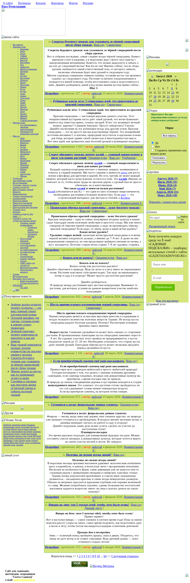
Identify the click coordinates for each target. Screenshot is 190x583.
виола (17, 427)
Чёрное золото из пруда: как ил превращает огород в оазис (26, 375)
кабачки (32, 429)
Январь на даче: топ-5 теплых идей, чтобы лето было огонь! (89, 504)
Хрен (22, 111)
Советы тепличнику (29, 120)
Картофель (25, 62)
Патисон (24, 80)
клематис (37, 431)
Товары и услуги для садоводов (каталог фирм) (24, 219)
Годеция (7, 429)
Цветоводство (19, 122)
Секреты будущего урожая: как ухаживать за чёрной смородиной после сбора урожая (25, 363)
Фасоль (23, 107)
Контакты (57, 3)
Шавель (23, 118)
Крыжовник (25, 160)
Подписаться (163, 287)
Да (156, 142)
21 (168, 96)
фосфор (125, 197)
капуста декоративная (13, 431)
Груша (23, 147)
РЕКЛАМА (18, 285)
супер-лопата (19, 440)
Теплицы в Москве (32, 235)
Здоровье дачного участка (25, 185)
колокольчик (8, 434)
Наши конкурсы (20, 194)
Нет (157, 146)
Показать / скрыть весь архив (167, 202)
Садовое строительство (26, 255)
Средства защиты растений (27, 246)
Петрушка (24, 85)
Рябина (23, 169)
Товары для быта (27, 258)
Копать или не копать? (78, 257)
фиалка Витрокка (10, 442)
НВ (34, 436)
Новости (16, 192)
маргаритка (32, 434)
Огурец (23, 76)
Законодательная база (22, 205)
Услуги (23, 261)
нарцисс (19, 436)
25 (154, 100)
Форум (73, 3)
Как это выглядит (167, 300)
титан (28, 440)
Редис (22, 89)
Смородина (25, 174)
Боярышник (25, 140)
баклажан (31, 425)
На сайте (24, 287)
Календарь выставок (29, 281)
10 (98, 556)
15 (172, 92)
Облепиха (24, 165)
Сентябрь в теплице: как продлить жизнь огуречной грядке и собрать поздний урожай (24, 388)
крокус (17, 434)
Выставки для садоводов (24, 278)
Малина (23, 163)
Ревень (23, 87)
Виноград (24, 143)
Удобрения (17, 178)
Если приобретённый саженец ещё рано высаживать (89, 361)
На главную (18, 44)
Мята (22, 73)
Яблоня (23, 176)
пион (38, 436)
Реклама (88, 3)
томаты (34, 440)
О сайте (8, 3)
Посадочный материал (26, 239)
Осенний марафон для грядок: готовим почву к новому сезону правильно (25, 322)
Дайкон (23, 56)
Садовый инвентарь (29, 250)
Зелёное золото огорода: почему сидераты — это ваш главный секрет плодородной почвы (26, 309)
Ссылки (16, 274)
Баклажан (24, 49)
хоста (27, 442)
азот (123, 194)
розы (33, 438)
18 (154, 96)
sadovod (96, 93)
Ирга (22, 156)
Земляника (25, 154)
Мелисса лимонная (28, 69)
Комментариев (134, 93)
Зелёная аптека (19, 198)
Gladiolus (7, 425)
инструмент (23, 429)
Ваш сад (16, 136)
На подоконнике (20, 183)
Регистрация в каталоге (26, 271)
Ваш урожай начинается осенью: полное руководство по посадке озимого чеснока (26, 349)
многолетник (9, 436)
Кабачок (24, 58)
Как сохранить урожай (23, 189)
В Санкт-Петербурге (29, 283)
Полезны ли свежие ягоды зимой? (89, 454)
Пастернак (25, 78)
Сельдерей (25, 98)
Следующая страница (125, 556)
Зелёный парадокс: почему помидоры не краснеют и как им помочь (24, 336)
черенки (19, 445)
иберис (14, 429)
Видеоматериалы (20, 276)
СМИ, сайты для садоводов (27, 264)
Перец (23, 82)
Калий (51, 191)
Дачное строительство (23, 196)
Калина (23, 158)
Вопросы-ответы (20, 200)
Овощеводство (19, 47)
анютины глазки (19, 425)
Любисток (24, 67)
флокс (21, 442)
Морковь (24, 71)
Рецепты (16, 212)
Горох (23, 53)
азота (124, 172)
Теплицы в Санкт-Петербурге (33, 229)
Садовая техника (27, 252)
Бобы (22, 51)
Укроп (23, 105)
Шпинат (23, 116)
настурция (27, 436)
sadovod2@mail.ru (24, 580)
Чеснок (23, 114)
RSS (17, 290)
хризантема (35, 442)
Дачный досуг (19, 209)
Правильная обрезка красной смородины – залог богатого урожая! (95, 207)
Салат (22, 93)
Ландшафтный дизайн (22, 180)
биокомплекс (9, 427)
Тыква (22, 102)
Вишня (23, 145)
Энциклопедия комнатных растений (29, 132)
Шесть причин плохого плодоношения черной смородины (89, 304)
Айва (22, 138)
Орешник (24, 167)
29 (172, 100)
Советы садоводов (21, 187)
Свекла (23, 96)
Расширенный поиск (162, 226)
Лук (22, 65)
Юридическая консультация (25, 207)
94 (105, 556)
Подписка (24, 3)
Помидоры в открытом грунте (16, 438)
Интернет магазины (29, 267)
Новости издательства (22, 203)
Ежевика (24, 149)
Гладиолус (34, 427)
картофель (27, 431)
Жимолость (25, 151)
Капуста (23, 60)
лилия (23, 434)
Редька (23, 91)
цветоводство (9, 445)
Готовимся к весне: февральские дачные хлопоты (85, 404)
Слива (22, 171)
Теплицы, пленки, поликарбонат (28, 224)
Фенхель (24, 109)
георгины (25, 427)
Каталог (41, 3)
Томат (23, 100)
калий (98, 163)
